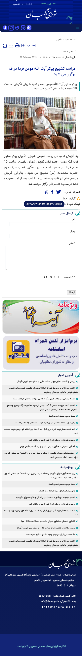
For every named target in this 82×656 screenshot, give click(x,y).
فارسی (16, 4)
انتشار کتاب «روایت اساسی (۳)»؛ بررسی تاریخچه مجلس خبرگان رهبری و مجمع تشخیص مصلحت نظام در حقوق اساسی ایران (42, 407)
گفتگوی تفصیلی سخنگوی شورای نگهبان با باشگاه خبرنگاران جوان (47, 446)
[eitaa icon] (23, 28)
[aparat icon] (17, 28)
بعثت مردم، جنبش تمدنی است (62, 416)
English (28, 4)
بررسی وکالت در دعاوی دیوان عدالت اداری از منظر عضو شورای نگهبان (46, 381)
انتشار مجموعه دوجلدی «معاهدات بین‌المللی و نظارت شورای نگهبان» (45, 497)
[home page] (59, 11)
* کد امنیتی (69, 277)
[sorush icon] (5, 28)
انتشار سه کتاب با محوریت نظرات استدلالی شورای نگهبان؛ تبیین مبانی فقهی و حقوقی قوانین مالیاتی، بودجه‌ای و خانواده (43, 390)
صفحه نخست (69, 39)
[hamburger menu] (77, 28)
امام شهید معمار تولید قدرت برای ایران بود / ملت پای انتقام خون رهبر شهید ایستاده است (41, 431)
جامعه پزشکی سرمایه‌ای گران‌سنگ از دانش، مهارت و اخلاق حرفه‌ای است (44, 398)
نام (73, 219)
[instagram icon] (11, 28)
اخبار (59, 39)
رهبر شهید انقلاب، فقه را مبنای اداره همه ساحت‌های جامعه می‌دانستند (44, 422)
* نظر (72, 243)
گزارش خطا (68, 198)
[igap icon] (29, 28)
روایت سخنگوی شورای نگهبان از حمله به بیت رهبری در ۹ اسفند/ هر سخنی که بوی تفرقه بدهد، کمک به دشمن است (41, 455)
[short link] (44, 204)
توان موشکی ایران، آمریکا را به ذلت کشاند (57, 490)
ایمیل (72, 231)
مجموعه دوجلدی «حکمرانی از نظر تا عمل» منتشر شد (52, 440)
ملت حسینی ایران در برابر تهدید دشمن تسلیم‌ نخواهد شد (50, 534)
